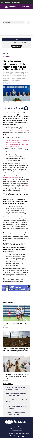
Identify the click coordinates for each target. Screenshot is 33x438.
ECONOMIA (26, 7)
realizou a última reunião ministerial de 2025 (16, 131)
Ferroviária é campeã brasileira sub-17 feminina (16, 43)
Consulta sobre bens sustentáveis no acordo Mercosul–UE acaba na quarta (16, 376)
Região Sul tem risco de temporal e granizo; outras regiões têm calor (16, 350)
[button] (28, 22)
